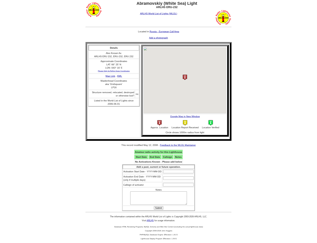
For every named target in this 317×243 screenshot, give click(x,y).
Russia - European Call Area (164, 31)
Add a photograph (158, 37)
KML (119, 76)
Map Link (110, 76)
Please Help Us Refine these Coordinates (114, 71)
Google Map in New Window (185, 116)
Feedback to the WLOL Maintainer (178, 145)
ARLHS (150, 220)
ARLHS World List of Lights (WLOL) (158, 13)
